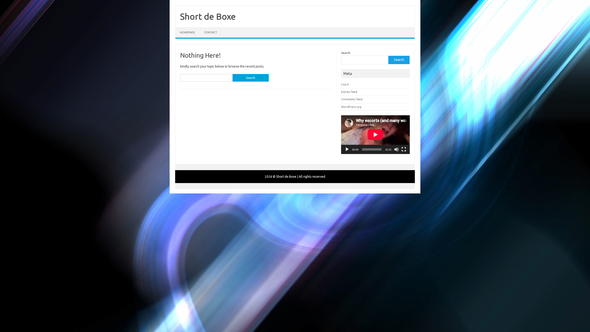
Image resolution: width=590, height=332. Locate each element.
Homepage (187, 32)
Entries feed (349, 91)
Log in (345, 84)
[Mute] (396, 149)
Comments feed (352, 99)
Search (345, 52)
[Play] (347, 149)
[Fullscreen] (403, 149)
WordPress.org (351, 106)
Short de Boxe (208, 16)
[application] (375, 134)
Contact (210, 32)
